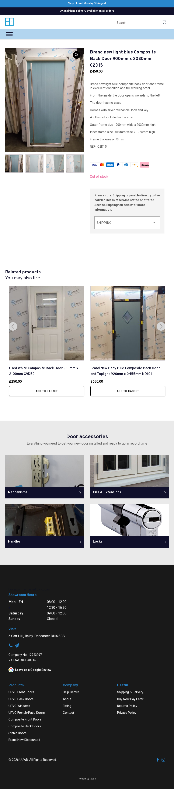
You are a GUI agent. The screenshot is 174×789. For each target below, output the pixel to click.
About (67, 699)
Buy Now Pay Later (130, 699)
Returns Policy (127, 706)
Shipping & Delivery (130, 692)
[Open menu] (9, 34)
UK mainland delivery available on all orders (87, 11)
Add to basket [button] (46, 391)
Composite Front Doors (25, 719)
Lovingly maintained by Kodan (29, 589)
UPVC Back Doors (21, 699)
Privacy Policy (126, 713)
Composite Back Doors (24, 726)
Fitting (67, 706)
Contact (68, 713)
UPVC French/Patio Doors (26, 713)
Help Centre (71, 692)
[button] (76, 55)
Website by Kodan (87, 779)
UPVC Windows (19, 706)
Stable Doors (17, 733)
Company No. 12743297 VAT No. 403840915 (25, 657)
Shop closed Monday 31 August (87, 3)
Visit (12, 629)
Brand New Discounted (24, 740)
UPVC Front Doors (21, 692)
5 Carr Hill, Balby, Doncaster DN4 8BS (36, 636)
